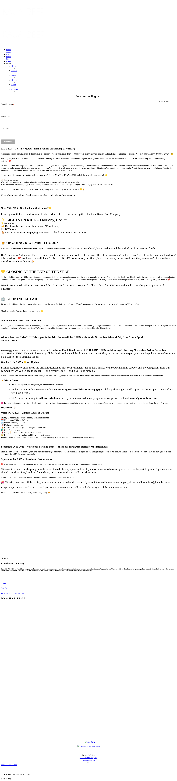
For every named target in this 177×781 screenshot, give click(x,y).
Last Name (5, 128)
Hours (8, 57)
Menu (8, 54)
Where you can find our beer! (13, 593)
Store (8, 59)
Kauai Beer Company (88, 757)
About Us (5, 583)
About (8, 52)
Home (8, 50)
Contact (9, 61)
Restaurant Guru (88, 760)
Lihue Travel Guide (9, 764)
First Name (5, 116)
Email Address (7, 104)
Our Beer (5, 588)
